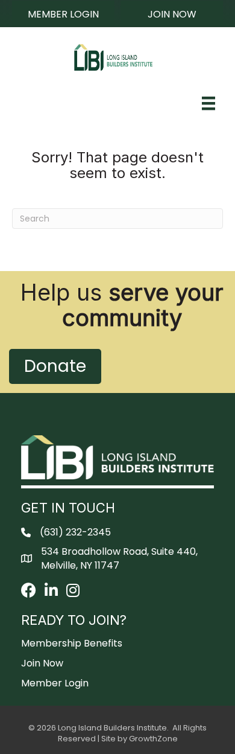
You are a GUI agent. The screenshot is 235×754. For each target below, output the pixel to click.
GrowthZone (153, 738)
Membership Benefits (71, 643)
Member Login (55, 683)
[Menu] (208, 103)
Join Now (42, 663)
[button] (63, 14)
